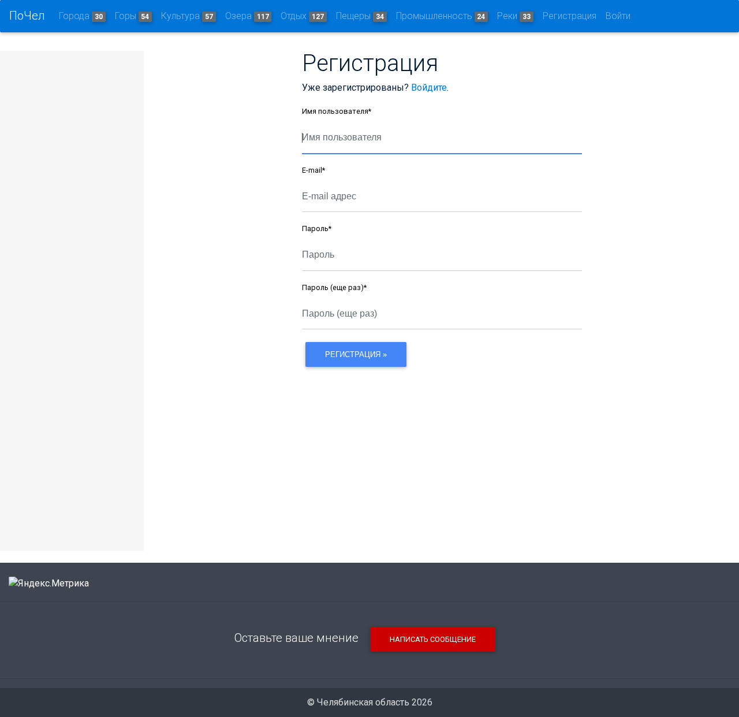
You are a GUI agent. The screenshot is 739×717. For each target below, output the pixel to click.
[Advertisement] (442, 451)
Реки (514, 15)
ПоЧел (27, 16)
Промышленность (441, 15)
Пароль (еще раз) (334, 287)
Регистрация (569, 15)
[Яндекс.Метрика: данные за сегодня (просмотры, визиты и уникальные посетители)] (49, 583)
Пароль (316, 228)
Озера (247, 15)
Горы (132, 15)
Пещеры (360, 15)
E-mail (313, 170)
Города (81, 15)
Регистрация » (356, 354)
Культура (187, 15)
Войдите (429, 87)
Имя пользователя (336, 111)
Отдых (302, 15)
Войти (618, 15)
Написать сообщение (433, 639)
